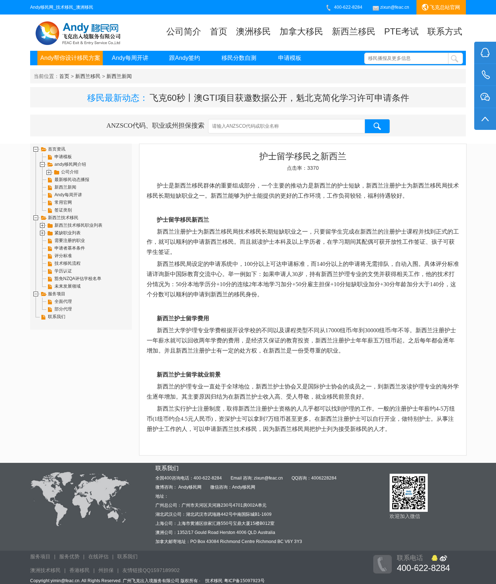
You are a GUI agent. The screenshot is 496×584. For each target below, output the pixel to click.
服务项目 (40, 556)
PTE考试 (401, 31)
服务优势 (69, 556)
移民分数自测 (238, 58)
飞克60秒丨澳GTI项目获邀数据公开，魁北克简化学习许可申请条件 (279, 98)
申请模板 (289, 58)
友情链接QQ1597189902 (151, 570)
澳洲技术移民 (45, 570)
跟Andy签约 (184, 58)
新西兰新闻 (119, 76)
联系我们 (127, 556)
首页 (218, 31)
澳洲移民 (253, 31)
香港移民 (79, 570)
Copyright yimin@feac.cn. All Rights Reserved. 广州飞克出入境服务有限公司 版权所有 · (116, 580)
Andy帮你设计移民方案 (70, 58)
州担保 (106, 570)
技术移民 (214, 580)
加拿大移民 (301, 31)
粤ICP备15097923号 (244, 580)
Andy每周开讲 (130, 58)
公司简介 (183, 31)
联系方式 (444, 31)
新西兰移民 (353, 31)
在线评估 (98, 556)
